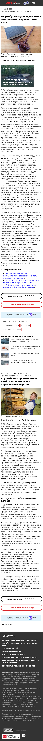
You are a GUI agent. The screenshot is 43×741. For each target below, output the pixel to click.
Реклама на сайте (10, 658)
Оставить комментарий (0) (21, 305)
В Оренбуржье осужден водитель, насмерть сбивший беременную (20, 286)
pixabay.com (24, 56)
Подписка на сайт (10, 648)
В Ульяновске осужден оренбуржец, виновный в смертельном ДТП (21, 281)
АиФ (20, 416)
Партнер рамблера (21, 730)
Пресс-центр (32, 640)
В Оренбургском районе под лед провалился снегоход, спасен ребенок (23, 361)
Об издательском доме (13, 640)
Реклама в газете (29, 658)
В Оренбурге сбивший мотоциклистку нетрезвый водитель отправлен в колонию (20, 276)
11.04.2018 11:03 (6, 9)
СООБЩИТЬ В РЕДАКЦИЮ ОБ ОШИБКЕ (18, 666)
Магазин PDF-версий (11, 651)
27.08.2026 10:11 (6, 373)
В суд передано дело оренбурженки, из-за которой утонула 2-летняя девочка (25, 347)
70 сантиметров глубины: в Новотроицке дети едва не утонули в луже (24, 340)
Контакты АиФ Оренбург (13, 655)
